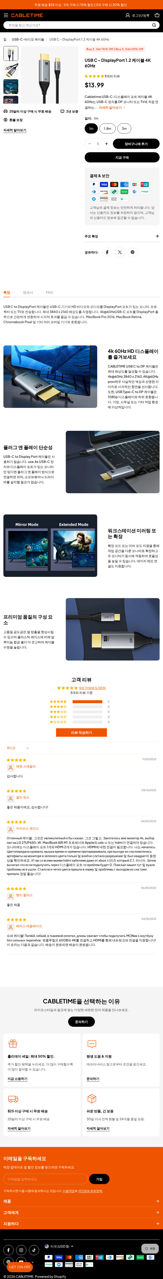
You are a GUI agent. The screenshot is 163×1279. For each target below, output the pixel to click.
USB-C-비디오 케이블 (28, 39)
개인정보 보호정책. (90, 1191)
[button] (95, 76)
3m (124, 128)
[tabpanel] (81, 314)
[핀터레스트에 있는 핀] (133, 252)
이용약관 (69, 1191)
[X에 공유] (120, 252)
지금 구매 (122, 157)
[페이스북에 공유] (107, 252)
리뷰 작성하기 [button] (81, 732)
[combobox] (81, 25)
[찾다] (154, 25)
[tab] (6, 293)
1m (91, 128)
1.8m (107, 128)
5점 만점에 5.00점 (92, 688)
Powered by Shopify (50, 1276)
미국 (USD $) (60, 1246)
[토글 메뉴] (5, 15)
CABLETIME (24, 1276)
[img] (16, 760)
